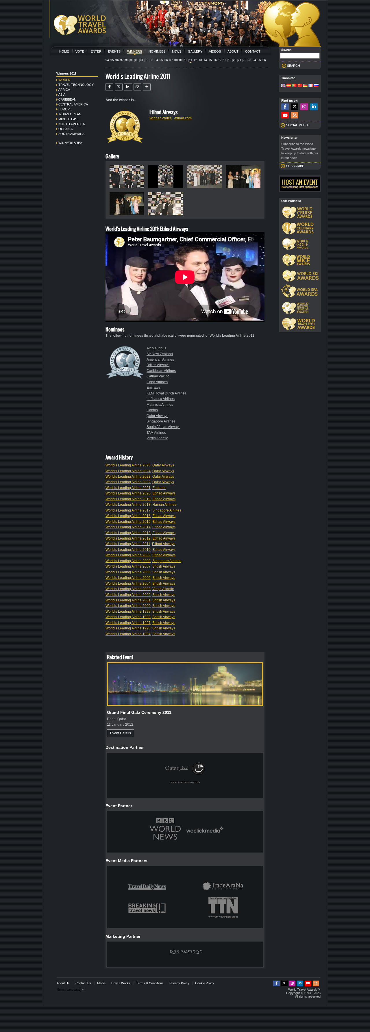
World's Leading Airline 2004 (128, 583)
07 (171, 60)
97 (122, 60)
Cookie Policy (204, 983)
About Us (63, 983)
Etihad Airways (163, 493)
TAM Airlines (156, 433)
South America (71, 134)
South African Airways (163, 427)
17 (220, 60)
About (232, 51)
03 (151, 60)
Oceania (65, 129)
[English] (283, 86)
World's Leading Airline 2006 (128, 572)
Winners (134, 51)
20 (234, 60)
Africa (64, 89)
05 (161, 60)
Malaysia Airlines (160, 405)
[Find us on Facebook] (285, 106)
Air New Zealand (160, 354)
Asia (61, 94)
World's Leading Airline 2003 (128, 589)
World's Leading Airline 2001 (128, 600)
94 (107, 60)
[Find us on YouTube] (285, 115)
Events (114, 51)
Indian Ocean (69, 114)
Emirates (153, 388)
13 (200, 60)
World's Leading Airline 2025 (128, 465)
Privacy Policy (179, 983)
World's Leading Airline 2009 (128, 555)
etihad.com (183, 118)
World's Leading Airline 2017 (128, 510)
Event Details (120, 733)
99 (132, 60)
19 (230, 60)
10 (186, 60)
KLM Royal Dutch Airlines (166, 393)
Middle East (68, 119)
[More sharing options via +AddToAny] (146, 87)
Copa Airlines (157, 382)
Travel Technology (76, 84)
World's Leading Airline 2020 (128, 493)
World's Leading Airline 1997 (128, 623)
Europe (65, 109)
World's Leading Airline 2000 (128, 606)
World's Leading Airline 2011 (128, 544)
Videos (215, 51)
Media (101, 983)
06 (166, 60)
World (64, 79)
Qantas (152, 410)
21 (239, 60)
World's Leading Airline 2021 (128, 488)
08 (176, 60)
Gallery (195, 51)
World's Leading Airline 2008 (128, 561)
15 (210, 60)
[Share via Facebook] (109, 87)
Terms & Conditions (150, 983)
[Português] (294, 86)
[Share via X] (118, 87)
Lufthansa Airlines (161, 399)
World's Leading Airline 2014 (128, 527)
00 (136, 60)
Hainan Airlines (164, 505)
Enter (96, 51)
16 (215, 60)
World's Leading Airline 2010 (128, 550)
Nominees (157, 51)
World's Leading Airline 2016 (128, 516)
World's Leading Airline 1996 (128, 628)
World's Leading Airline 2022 (128, 482)
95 (112, 60)
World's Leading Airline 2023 (128, 477)
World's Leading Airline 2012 (128, 538)
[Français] (310, 86)
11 (190, 60)
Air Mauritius (156, 348)
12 (195, 60)
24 (254, 60)
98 (127, 60)
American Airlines (160, 359)
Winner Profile (160, 118)
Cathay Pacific (158, 376)
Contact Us (83, 983)
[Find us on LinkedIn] (314, 106)
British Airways (158, 365)
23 (249, 60)
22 (244, 60)
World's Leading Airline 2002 (128, 595)
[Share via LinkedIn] (128, 87)
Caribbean (67, 99)
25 (259, 60)
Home (64, 51)
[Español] (288, 86)
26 (264, 60)
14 (205, 60)
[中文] (299, 86)
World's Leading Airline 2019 (128, 499)
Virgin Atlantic (157, 438)
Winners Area (70, 142)
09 (181, 60)
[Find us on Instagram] (304, 106)
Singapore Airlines (161, 421)
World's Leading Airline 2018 (128, 505)
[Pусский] (316, 86)
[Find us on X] (294, 106)
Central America (73, 104)
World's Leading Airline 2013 (128, 533)
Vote (79, 51)
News (176, 51)
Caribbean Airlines (161, 371)
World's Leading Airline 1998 (128, 617)
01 (141, 60)
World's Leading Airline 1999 (128, 611)
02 (146, 60)
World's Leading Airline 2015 (128, 522)
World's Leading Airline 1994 (128, 634)
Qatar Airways (157, 416)
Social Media (297, 125)
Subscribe (295, 166)
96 (117, 60)
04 (156, 60)
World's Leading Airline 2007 (128, 566)
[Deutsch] (305, 86)
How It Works (120, 983)
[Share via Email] (137, 87)
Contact (252, 51)
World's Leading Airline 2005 (128, 578)
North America (71, 124)
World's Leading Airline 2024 (128, 471)
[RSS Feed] (294, 115)
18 (225, 60)
